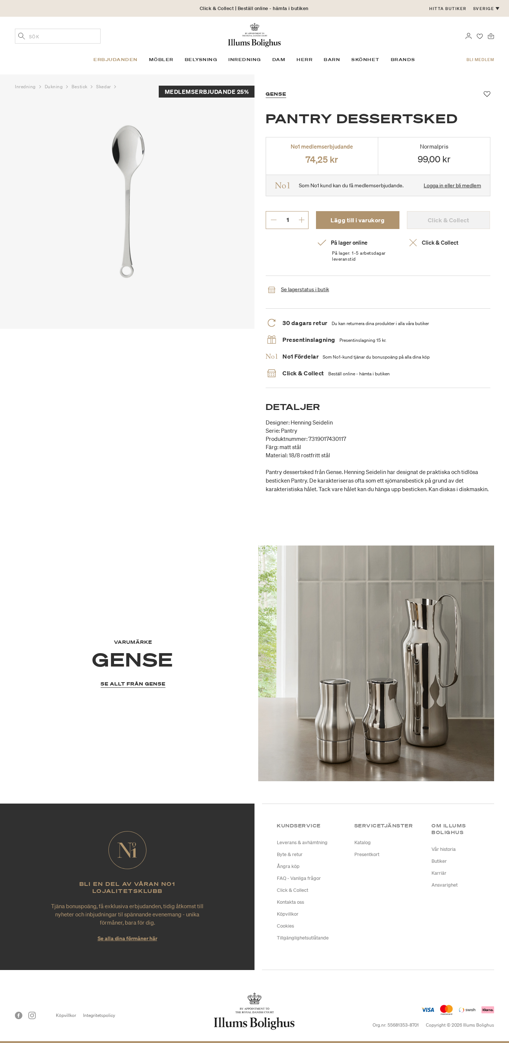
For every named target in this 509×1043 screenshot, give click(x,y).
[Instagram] (32, 1015)
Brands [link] (403, 60)
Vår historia (443, 849)
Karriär (438, 873)
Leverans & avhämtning (302, 842)
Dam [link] (279, 60)
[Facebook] (18, 1015)
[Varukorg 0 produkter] (491, 35)
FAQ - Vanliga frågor (299, 878)
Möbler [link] (161, 60)
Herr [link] (305, 60)
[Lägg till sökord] (21, 37)
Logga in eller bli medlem (452, 185)
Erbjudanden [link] (116, 60)
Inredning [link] (244, 60)
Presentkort (366, 854)
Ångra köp (288, 866)
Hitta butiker (448, 9)
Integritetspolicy (99, 1015)
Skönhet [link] (365, 60)
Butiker (439, 861)
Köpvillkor (287, 914)
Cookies (285, 926)
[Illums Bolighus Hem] (254, 34)
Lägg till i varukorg (358, 220)
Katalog (362, 842)
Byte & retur (290, 854)
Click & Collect (292, 890)
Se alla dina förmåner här (127, 938)
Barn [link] (332, 60)
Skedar (104, 86)
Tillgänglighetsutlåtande (303, 938)
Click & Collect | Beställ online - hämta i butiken (254, 8)
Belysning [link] (201, 60)
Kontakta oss (290, 902)
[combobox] (58, 36)
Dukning (54, 86)
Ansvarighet (444, 885)
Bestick (80, 86)
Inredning (26, 86)
